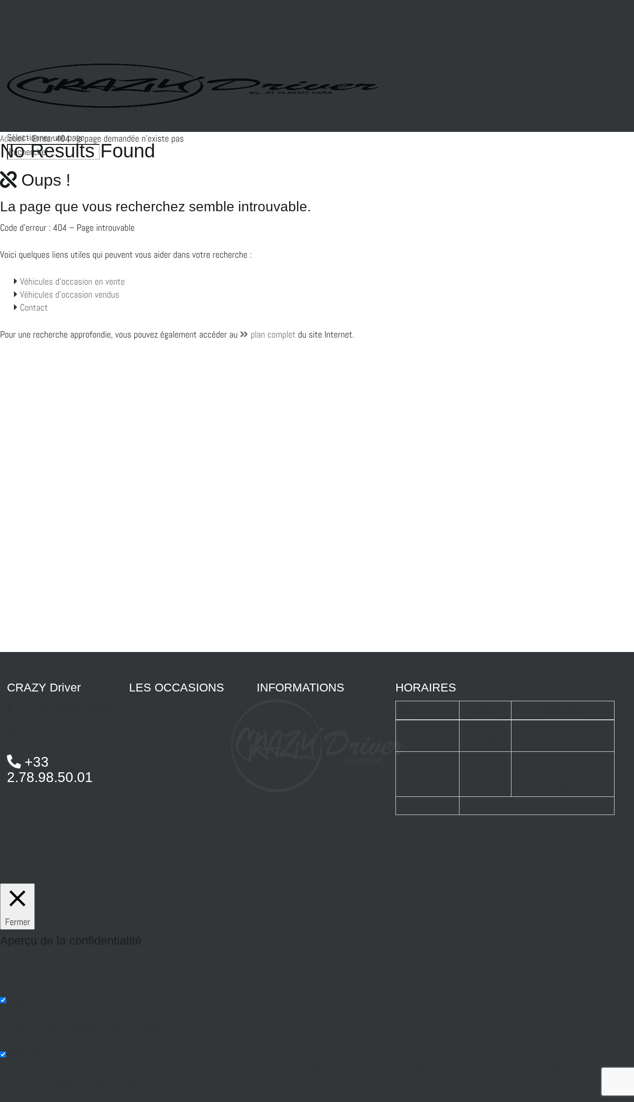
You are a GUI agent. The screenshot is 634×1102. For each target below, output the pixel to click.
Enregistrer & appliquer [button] (40, 1095)
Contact (34, 307)
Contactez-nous (295, 707)
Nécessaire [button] (19, 1041)
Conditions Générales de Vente (320, 720)
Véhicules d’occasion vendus (69, 294)
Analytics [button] (16, 987)
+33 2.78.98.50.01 (32, 8)
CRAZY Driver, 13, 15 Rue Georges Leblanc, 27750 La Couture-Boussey (133, 850)
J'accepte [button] (60, 877)
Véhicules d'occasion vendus (189, 733)
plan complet (272, 334)
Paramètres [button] (20, 877)
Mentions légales (296, 746)
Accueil (12, 138)
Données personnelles (305, 733)
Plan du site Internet (303, 759)
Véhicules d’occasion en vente (72, 281)
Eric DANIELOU (262, 850)
